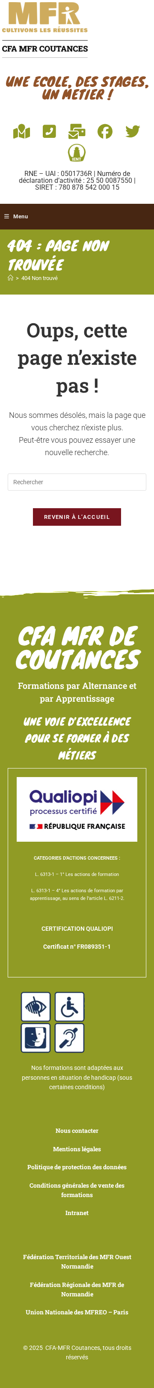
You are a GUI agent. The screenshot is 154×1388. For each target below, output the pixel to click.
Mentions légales (77, 1149)
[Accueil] (10, 278)
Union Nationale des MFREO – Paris (77, 1312)
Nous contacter (77, 1130)
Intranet (77, 1213)
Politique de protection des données (77, 1167)
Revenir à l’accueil (77, 517)
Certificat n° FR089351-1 (77, 946)
